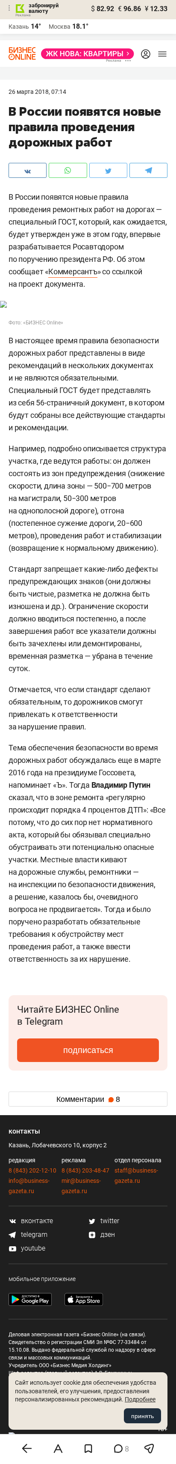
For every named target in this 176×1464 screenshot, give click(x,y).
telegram (33, 1234)
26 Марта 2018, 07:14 (37, 91)
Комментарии (88, 1099)
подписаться (88, 1050)
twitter (109, 1221)
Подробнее (140, 1399)
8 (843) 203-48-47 (85, 1170)
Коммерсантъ (72, 271)
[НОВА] (85, 53)
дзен (107, 1234)
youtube (32, 1248)
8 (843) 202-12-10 (32, 1170)
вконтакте (36, 1221)
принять (142, 1416)
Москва (59, 26)
